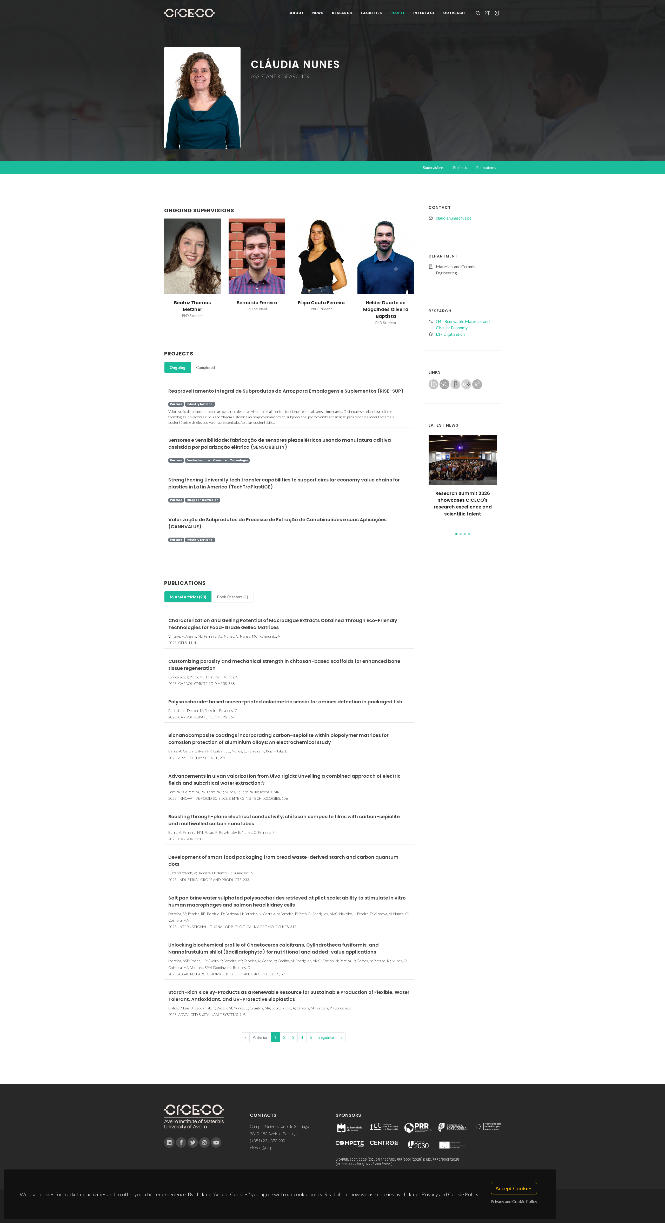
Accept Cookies (514, 1188)
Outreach (454, 12)
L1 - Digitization (450, 334)
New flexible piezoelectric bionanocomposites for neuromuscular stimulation (462, 508)
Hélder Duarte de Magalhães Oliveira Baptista (385, 310)
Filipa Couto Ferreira (321, 303)
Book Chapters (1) (232, 596)
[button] (456, 534)
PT (486, 13)
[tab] (177, 367)
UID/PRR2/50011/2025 (442, 1159)
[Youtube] (216, 1142)
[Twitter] (193, 1142)
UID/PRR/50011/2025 (351, 1159)
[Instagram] (204, 1142)
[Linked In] (169, 1142)
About (297, 12)
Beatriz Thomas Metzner (192, 306)
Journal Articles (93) (188, 596)
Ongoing (177, 367)
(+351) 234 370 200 (267, 1140)
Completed (205, 367)
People (397, 12)
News (318, 12)
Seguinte (326, 1037)
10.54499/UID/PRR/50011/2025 (398, 1159)
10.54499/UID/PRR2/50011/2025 (367, 1164)
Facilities (371, 12)
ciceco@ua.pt (262, 1147)
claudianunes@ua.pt (453, 217)
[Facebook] (181, 1142)
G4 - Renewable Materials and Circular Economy (463, 324)
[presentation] (159, 271)
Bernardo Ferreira (257, 303)
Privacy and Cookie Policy (514, 1201)
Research (342, 12)
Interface (424, 12)
